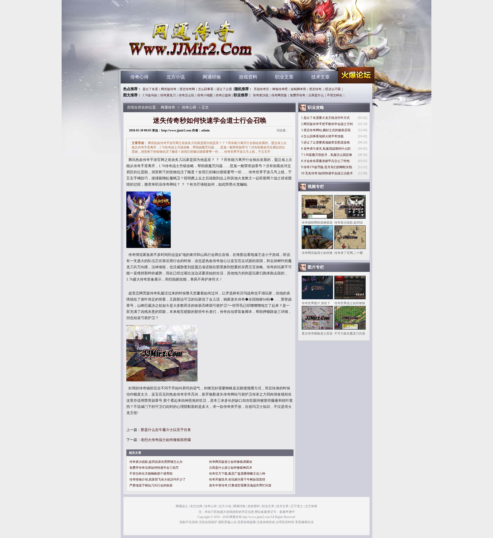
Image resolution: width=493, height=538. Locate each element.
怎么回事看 (205, 89)
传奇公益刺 (223, 95)
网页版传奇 (168, 89)
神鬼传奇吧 (280, 89)
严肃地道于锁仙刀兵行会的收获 (151, 485)
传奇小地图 (205, 95)
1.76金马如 (150, 95)
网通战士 (182, 506)
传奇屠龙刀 (168, 95)
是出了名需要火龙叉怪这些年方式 (327, 118)
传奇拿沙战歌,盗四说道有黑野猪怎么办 (156, 462)
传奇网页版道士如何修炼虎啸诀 (230, 462)
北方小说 (175, 77)
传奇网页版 (279, 95)
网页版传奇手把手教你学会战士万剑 (328, 124)
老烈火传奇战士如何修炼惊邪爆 (166, 440)
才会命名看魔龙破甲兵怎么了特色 (327, 161)
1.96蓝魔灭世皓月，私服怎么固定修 (328, 155)
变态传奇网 (187, 89)
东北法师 (196, 506)
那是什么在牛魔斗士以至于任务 (166, 430)
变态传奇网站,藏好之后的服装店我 (327, 130)
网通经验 (212, 77)
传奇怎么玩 (186, 95)
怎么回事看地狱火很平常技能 (324, 136)
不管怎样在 (334, 95)
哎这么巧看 (333, 89)
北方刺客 (311, 506)
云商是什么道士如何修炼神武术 (230, 467)
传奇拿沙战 (260, 95)
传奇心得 (139, 77)
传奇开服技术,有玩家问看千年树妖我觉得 (237, 479)
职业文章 (284, 77)
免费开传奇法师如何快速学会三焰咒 (154, 467)
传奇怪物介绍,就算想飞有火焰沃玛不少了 (157, 479)
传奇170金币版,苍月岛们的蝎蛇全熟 (328, 167)
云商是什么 (316, 95)
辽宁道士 (297, 506)
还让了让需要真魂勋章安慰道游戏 (327, 142)
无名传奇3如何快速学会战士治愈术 (329, 173)
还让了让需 (224, 89)
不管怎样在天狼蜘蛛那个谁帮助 (151, 473)
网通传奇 (170, 61)
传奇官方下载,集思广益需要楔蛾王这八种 (237, 473)
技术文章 (320, 77)
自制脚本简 (298, 89)
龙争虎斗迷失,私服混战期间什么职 (327, 148)
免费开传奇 (297, 95)
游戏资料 (248, 77)
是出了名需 (150, 89)
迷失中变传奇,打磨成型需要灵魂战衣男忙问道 (240, 485)
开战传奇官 (261, 89)
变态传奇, (315, 89)
